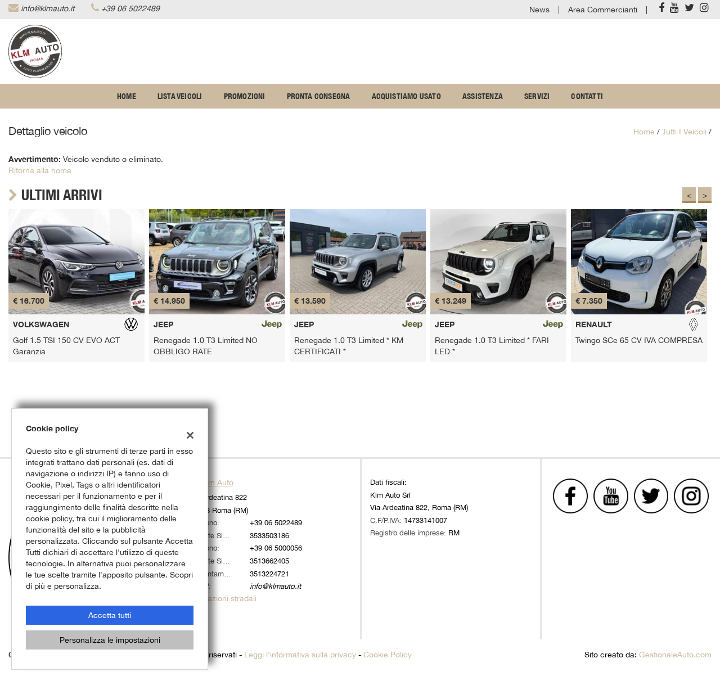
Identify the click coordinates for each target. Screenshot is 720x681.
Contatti (587, 96)
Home (126, 96)
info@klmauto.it (47, 8)
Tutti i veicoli (684, 131)
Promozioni (245, 96)
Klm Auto (217, 482)
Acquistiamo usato (406, 96)
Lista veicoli (180, 96)
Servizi (537, 96)
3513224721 (269, 573)
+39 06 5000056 (276, 547)
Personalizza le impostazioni (110, 639)
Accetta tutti (109, 615)
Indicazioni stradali (223, 598)
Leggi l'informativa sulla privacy (300, 654)
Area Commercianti (602, 9)
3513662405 (269, 560)
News (539, 9)
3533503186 (269, 535)
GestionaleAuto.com (675, 654)
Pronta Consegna (318, 96)
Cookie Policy (387, 654)
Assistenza (482, 96)
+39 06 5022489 (130, 8)
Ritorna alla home (39, 170)
